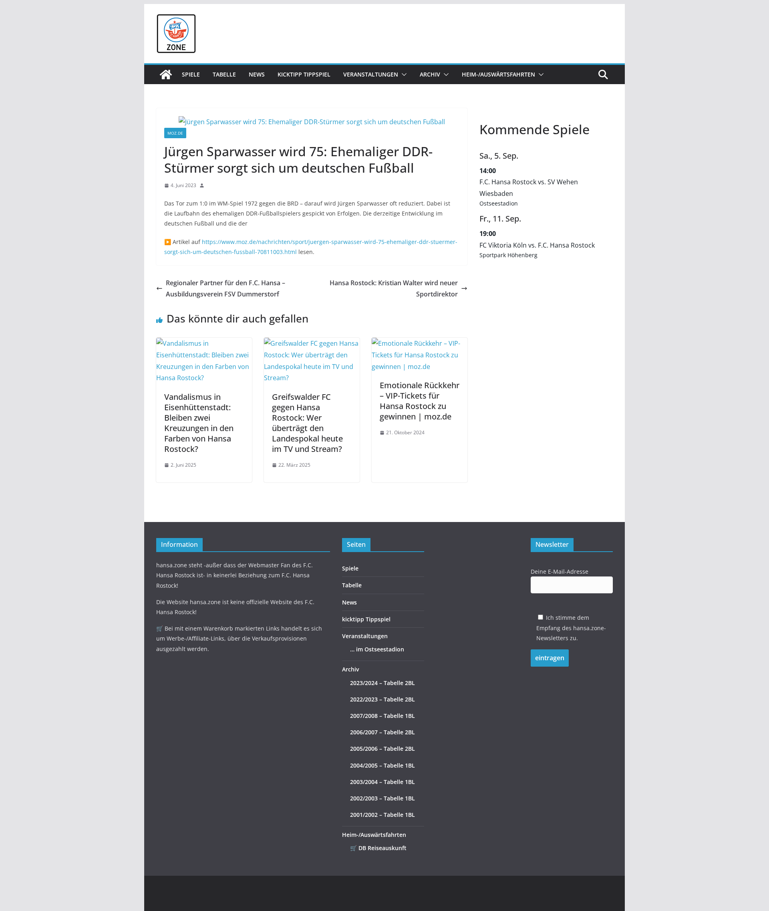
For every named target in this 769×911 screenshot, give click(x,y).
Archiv (430, 74)
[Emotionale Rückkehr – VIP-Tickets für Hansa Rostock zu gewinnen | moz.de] (419, 343)
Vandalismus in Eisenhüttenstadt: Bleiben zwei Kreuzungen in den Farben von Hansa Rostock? (199, 422)
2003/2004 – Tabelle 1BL (382, 782)
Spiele (191, 74)
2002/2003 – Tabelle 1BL (382, 798)
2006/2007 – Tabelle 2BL (382, 732)
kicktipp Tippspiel (304, 74)
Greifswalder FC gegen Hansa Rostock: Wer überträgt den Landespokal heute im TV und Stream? (307, 422)
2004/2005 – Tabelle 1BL (382, 765)
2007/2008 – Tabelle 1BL (382, 716)
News (257, 74)
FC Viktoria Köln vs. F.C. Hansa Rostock (537, 245)
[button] (402, 74)
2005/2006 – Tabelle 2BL (382, 748)
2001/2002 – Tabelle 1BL (382, 814)
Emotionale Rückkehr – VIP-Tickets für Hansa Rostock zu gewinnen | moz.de (419, 401)
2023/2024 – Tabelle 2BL (382, 683)
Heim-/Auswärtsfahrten (498, 74)
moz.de (175, 133)
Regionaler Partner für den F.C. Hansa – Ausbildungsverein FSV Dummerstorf (225, 288)
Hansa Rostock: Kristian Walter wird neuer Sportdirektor (394, 288)
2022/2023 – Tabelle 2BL (382, 699)
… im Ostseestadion (377, 649)
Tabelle (224, 74)
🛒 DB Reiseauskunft (378, 848)
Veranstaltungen (370, 74)
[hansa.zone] (165, 74)
